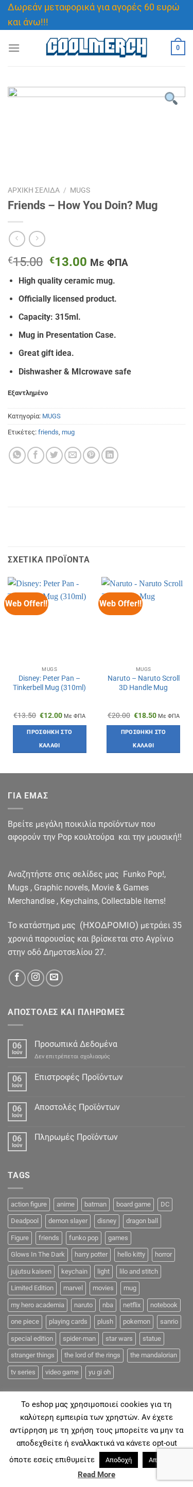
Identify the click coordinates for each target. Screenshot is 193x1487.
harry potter (91, 1254)
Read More (96, 1474)
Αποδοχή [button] (119, 1460)
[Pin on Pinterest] (91, 455)
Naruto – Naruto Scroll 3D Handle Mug (144, 683)
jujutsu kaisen (31, 1271)
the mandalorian (153, 1355)
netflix (132, 1305)
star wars (119, 1338)
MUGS (80, 190)
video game (62, 1372)
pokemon (136, 1321)
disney (106, 1221)
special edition (32, 1338)
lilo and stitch (138, 1271)
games (118, 1238)
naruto (83, 1305)
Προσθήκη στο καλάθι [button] (49, 739)
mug (68, 432)
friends (48, 432)
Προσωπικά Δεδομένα (75, 1044)
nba (107, 1305)
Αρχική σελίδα (34, 190)
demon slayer (67, 1221)
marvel (73, 1288)
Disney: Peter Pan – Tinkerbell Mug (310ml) (49, 683)
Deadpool (25, 1221)
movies (103, 1288)
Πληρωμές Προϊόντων (76, 1137)
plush (105, 1321)
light (103, 1271)
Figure (20, 1238)
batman (95, 1204)
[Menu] (14, 47)
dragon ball (142, 1221)
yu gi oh (100, 1372)
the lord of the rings (92, 1355)
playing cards (68, 1321)
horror (163, 1254)
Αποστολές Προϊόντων (77, 1107)
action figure (29, 1204)
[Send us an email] (54, 978)
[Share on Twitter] (54, 455)
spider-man (79, 1338)
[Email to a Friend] (72, 455)
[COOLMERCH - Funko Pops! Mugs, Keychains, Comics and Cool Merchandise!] (96, 48)
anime (66, 1204)
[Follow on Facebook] (17, 978)
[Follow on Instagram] (35, 978)
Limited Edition (32, 1288)
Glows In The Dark (38, 1254)
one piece (25, 1321)
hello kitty (131, 1254)
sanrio (169, 1321)
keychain (74, 1271)
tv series (23, 1372)
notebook (164, 1305)
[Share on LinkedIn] (109, 455)
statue (152, 1338)
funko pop (83, 1238)
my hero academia (37, 1305)
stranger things (33, 1355)
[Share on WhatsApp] (17, 455)
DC (165, 1204)
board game (133, 1204)
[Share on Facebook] (35, 455)
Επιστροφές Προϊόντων (78, 1077)
